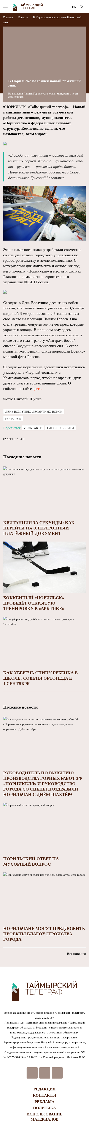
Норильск (13, 419)
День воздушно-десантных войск (33, 411)
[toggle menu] (5, 7)
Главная (8, 17)
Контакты (44, 1095)
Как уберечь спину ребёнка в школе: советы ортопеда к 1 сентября (40, 678)
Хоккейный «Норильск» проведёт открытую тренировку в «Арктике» (33, 603)
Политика (44, 1108)
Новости (23, 17)
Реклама (44, 1101)
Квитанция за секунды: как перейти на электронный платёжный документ (39, 528)
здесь (37, 388)
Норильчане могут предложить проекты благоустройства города (44, 934)
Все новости (76, 954)
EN (74, 7)
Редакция (44, 1089)
